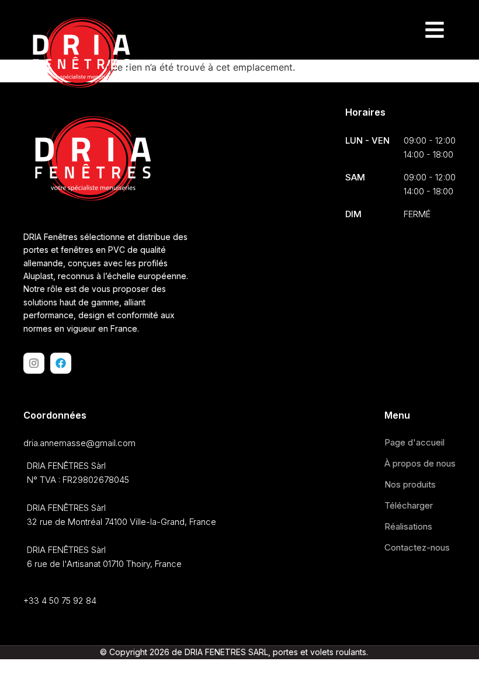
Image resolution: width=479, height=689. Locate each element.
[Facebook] (60, 363)
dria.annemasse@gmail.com (79, 442)
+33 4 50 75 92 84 (59, 600)
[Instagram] (33, 363)
